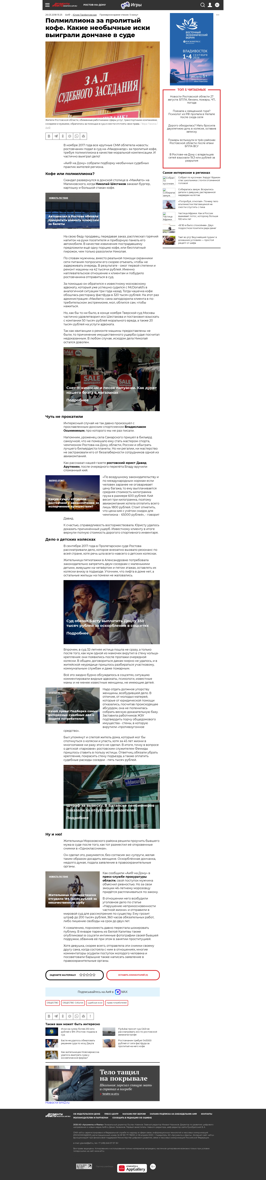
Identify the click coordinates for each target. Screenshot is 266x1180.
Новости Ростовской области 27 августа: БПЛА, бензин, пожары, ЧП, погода (192, 99)
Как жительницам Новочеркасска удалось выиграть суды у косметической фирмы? (80, 1055)
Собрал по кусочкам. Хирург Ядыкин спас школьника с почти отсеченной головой (199, 180)
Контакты (206, 1114)
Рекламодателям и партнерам (90, 1118)
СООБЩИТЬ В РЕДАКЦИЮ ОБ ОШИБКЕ (132, 1118)
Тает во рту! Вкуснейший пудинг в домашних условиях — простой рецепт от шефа (197, 240)
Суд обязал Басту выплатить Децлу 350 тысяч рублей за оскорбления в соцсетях (107, 623)
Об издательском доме (86, 1114)
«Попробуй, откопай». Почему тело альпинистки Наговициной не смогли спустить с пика (198, 204)
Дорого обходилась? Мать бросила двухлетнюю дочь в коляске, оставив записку (191, 128)
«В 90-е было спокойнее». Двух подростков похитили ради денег (197, 226)
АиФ (47, 127)
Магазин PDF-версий (134, 1114)
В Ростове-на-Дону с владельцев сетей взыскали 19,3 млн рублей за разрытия (191, 157)
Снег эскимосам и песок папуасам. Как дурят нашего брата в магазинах (111, 390)
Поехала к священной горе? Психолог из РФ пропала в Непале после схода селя (191, 114)
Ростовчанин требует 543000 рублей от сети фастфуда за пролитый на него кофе (134, 1043)
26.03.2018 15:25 (53, 14)
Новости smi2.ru (57, 1102)
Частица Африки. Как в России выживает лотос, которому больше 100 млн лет (198, 216)
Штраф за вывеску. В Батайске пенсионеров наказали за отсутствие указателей (110, 807)
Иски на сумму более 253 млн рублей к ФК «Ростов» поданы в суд (79, 1031)
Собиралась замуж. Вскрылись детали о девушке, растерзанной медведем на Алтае (197, 192)
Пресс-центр (111, 1114)
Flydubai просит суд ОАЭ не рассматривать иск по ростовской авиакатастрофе (137, 1031)
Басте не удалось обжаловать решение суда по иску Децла (78, 1042)
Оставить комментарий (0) (133, 975)
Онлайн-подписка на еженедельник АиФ (173, 1114)
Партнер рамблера (104, 1166)
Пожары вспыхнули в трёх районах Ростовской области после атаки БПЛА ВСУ (191, 143)
